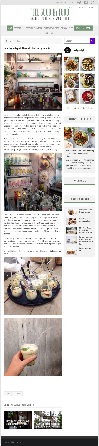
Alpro (7, 394)
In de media (91, 8)
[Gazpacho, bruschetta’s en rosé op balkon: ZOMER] (71, 80)
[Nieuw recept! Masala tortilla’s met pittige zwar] (87, 80)
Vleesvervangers (51, 28)
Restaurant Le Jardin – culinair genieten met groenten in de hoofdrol (17, 424)
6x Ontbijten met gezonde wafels (85, 220)
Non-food (49, 33)
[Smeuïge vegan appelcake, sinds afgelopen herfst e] (71, 96)
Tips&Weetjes (67, 28)
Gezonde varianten (34, 28)
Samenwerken (61, 3)
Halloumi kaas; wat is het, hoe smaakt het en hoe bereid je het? (86, 240)
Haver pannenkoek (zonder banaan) (85, 211)
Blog (10, 28)
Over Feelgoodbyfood (75, 8)
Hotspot (17, 394)
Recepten (18, 28)
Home (8, 41)
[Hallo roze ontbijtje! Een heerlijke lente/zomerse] (87, 96)
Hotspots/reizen (82, 28)
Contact (72, 3)
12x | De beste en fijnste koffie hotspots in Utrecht (86, 230)
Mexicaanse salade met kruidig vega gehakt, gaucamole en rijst (80, 153)
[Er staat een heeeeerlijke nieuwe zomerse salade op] (87, 64)
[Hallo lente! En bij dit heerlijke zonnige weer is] (71, 64)
